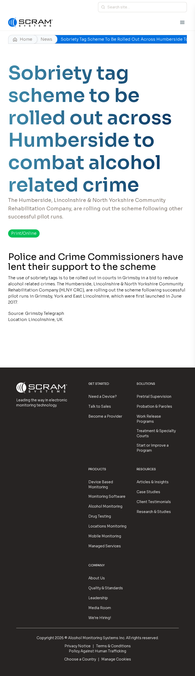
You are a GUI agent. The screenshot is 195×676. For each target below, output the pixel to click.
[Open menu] (182, 22)
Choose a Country (80, 659)
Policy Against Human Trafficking (97, 651)
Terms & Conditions (113, 646)
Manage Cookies (116, 659)
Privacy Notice (77, 646)
